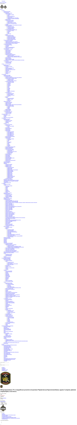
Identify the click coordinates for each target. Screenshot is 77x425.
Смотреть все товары (7, 11)
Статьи (3, 413)
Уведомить (2, 396)
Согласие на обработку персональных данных (9, 417)
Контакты (3, 414)
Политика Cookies (5, 415)
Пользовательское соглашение (6, 416)
